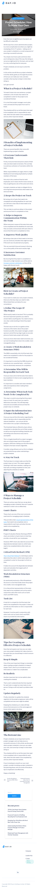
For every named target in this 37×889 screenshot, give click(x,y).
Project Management (18, 18)
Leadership (29, 855)
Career (28, 858)
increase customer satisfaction (13, 263)
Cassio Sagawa (13, 29)
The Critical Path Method (11, 556)
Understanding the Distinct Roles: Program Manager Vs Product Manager (17, 827)
